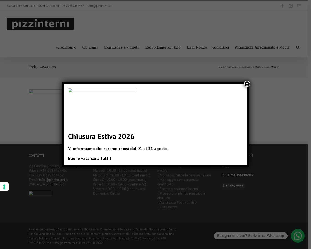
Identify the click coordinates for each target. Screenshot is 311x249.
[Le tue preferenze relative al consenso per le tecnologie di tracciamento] (4, 186)
